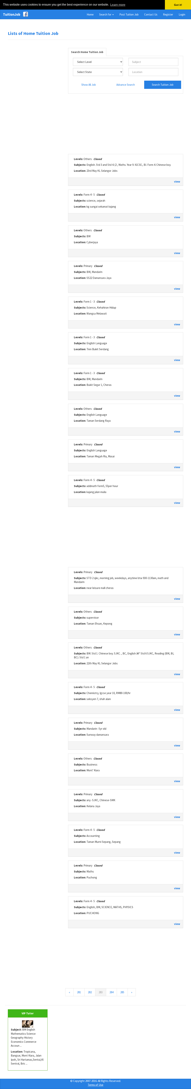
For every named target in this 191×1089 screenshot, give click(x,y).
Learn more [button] (117, 4)
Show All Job (88, 84)
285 (122, 992)
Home (90, 14)
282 (90, 992)
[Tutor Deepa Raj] (28, 1024)
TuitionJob (11, 14)
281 (79, 992)
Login (182, 14)
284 (111, 992)
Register (168, 14)
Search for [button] (105, 14)
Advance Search (125, 84)
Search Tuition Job (162, 84)
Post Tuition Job (129, 14)
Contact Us (150, 14)
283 (102, 992)
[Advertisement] (36, 100)
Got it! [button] (178, 4)
